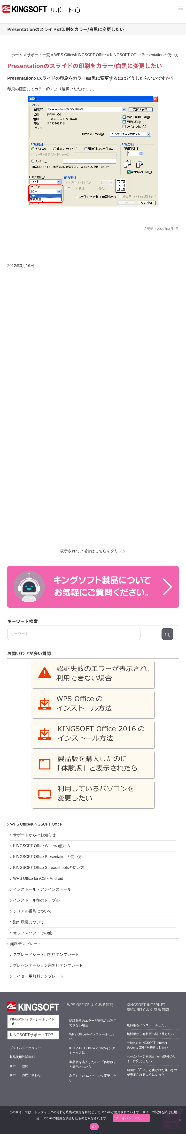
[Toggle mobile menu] (181, 8)
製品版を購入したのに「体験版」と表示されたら (92, 1064)
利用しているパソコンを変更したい (92, 1078)
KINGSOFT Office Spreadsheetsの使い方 (48, 868)
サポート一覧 (38, 55)
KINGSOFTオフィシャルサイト (32, 1019)
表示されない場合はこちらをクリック (93, 551)
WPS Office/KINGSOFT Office (80, 55)
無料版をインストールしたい (147, 1025)
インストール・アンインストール (42, 889)
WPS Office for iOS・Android (38, 878)
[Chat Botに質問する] (93, 587)
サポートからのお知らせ (34, 835)
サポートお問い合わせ (25, 1075)
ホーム (17, 55)
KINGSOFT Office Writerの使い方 (41, 846)
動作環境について (28, 922)
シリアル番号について (32, 911)
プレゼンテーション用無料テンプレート (48, 965)
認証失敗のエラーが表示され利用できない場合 (92, 1023)
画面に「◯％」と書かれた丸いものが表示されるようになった (152, 1072)
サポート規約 (18, 1066)
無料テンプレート (25, 944)
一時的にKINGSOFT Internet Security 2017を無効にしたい (147, 1045)
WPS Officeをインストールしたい (91, 1037)
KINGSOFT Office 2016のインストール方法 (92, 1050)
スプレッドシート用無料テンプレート (46, 954)
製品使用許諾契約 (22, 1057)
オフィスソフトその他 (32, 933)
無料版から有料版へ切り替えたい (150, 1034)
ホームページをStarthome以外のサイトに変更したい (151, 1059)
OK (94, 1127)
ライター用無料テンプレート (38, 976)
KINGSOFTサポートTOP (31, 1035)
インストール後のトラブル (36, 900)
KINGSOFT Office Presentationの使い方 (144, 55)
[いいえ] (180, 1120)
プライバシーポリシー (25, 1048)
